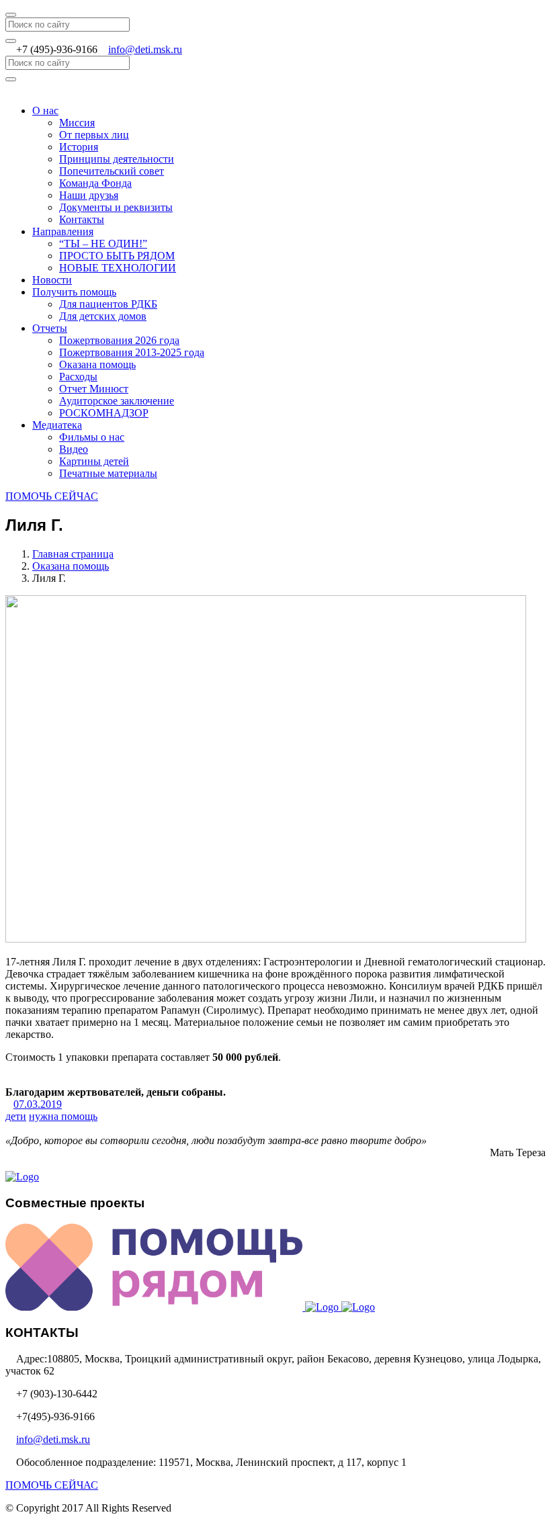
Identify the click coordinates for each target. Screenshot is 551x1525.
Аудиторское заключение (116, 400)
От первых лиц (94, 134)
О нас (45, 110)
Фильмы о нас (91, 437)
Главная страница (73, 554)
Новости (52, 280)
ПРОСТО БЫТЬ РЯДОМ (117, 255)
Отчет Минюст (93, 388)
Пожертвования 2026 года (119, 340)
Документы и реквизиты (116, 207)
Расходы (78, 376)
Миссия (77, 122)
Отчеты (49, 328)
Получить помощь (74, 292)
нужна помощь (63, 1116)
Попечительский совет (111, 171)
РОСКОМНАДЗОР (104, 413)
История (78, 146)
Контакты (81, 219)
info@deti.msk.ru (145, 49)
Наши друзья (88, 195)
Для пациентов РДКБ (108, 304)
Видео (73, 449)
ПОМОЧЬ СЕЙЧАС (51, 496)
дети (15, 1116)
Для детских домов (102, 316)
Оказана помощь (97, 364)
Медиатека (57, 425)
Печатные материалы (108, 473)
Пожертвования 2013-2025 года (131, 352)
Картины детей (94, 461)
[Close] (10, 15)
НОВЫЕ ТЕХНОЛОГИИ (117, 267)
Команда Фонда (95, 183)
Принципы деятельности (116, 159)
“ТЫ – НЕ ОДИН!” (103, 243)
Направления (62, 231)
